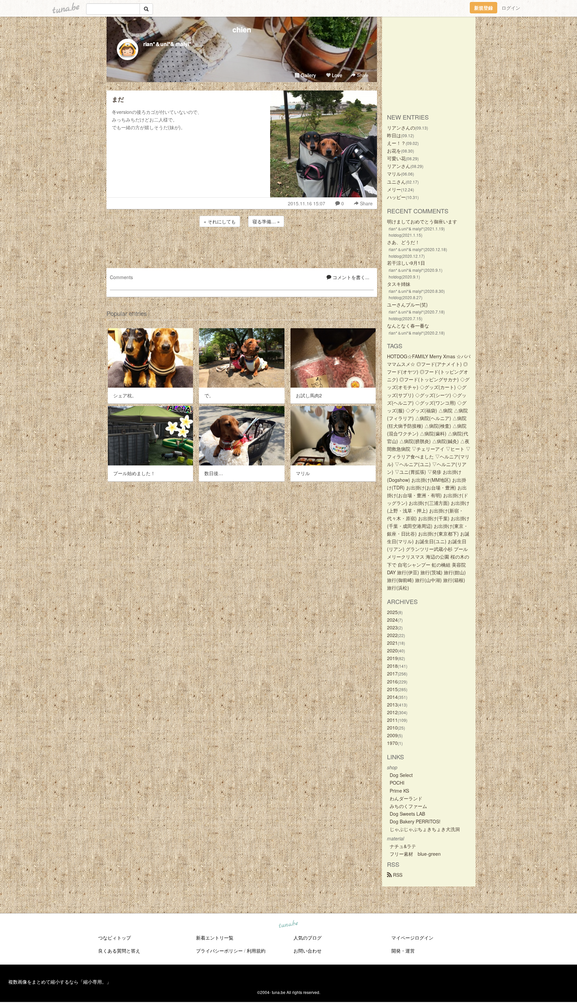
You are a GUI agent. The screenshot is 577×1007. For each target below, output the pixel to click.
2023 (392, 627)
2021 (392, 642)
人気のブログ (308, 937)
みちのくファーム (408, 806)
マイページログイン (412, 937)
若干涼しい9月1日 (406, 262)
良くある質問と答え (119, 950)
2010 (392, 727)
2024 (392, 619)
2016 (392, 681)
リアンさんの (401, 127)
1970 (392, 743)
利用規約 (256, 950)
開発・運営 (403, 950)
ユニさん (396, 181)
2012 (392, 712)
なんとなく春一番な (408, 325)
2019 (392, 658)
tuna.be (288, 925)
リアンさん (398, 166)
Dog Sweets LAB (407, 813)
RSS (397, 874)
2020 (392, 650)
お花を (394, 150)
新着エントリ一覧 (214, 937)
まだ (118, 99)
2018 (392, 665)
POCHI (397, 782)
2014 (392, 696)
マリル (394, 173)
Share (362, 75)
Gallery (308, 75)
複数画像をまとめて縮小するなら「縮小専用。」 (59, 981)
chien (241, 29)
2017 (392, 673)
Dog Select (401, 775)
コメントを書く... (350, 277)
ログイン (511, 7)
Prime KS (399, 790)
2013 (392, 704)
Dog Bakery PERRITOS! (415, 821)
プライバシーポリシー (219, 950)
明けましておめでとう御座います (422, 221)
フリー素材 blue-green (415, 853)
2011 (392, 720)
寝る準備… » (266, 221)
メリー (394, 189)
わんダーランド (406, 798)
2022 (392, 635)
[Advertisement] (242, 246)
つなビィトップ (114, 937)
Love (336, 75)
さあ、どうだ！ (403, 242)
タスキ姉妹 (398, 283)
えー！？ (396, 143)
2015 (392, 689)
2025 (392, 612)
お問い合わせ (308, 950)
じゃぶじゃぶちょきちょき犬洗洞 (425, 829)
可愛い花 (396, 158)
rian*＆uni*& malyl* (167, 44)
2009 (392, 735)
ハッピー (396, 197)
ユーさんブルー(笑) (407, 304)
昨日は (394, 135)
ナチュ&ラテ (403, 846)
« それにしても (220, 221)
